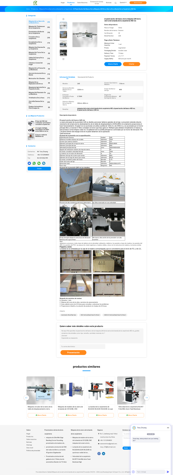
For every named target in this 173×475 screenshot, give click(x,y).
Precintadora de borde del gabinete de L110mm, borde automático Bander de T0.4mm (56, 459)
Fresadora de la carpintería (39, 37)
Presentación (73, 352)
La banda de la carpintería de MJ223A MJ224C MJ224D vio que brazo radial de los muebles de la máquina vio (82, 450)
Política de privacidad (33, 450)
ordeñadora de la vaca (39, 98)
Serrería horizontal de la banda (39, 74)
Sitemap (29, 445)
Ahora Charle (138, 3)
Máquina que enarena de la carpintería (39, 48)
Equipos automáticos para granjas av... (39, 107)
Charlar (39, 168)
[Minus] (168, 428)
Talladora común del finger (39, 63)
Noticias (29, 442)
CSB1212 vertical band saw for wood (115, 315)
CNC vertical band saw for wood (90, 315)
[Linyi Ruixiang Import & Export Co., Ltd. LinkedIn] (103, 453)
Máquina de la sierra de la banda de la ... (39, 22)
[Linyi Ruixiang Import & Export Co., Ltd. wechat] (39, 163)
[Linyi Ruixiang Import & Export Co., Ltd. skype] (43, 163)
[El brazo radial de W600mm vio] (31, 136)
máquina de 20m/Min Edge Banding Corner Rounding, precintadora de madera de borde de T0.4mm (55, 441)
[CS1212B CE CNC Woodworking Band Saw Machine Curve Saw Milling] (101, 390)
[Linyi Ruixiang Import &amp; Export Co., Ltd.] (35, 3)
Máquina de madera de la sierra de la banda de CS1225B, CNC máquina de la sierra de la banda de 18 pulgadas (82, 441)
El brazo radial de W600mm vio (41, 135)
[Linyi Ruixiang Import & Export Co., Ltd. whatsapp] (34, 163)
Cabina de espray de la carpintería (39, 58)
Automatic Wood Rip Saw (68, 315)
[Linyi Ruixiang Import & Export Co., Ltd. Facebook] (99, 453)
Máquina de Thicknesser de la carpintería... (39, 27)
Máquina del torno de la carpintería (39, 53)
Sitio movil (29, 448)
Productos (29, 436)
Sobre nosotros (31, 439)
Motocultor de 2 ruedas (39, 78)
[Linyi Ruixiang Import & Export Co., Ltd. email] (29, 163)
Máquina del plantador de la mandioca (39, 93)
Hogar (28, 434)
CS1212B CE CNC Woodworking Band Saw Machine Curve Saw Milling (100, 409)
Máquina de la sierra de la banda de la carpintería (81, 432)
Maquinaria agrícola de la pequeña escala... (39, 88)
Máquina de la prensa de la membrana (39, 68)
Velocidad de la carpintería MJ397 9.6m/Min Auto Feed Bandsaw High (81, 459)
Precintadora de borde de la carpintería (39, 32)
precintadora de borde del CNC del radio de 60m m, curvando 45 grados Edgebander (56, 449)
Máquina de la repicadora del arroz (39, 83)
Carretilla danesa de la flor (39, 102)
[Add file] (133, 472)
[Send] (168, 472)
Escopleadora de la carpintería (39, 42)
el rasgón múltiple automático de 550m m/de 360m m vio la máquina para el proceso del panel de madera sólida (42, 129)
